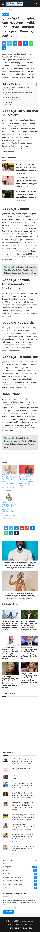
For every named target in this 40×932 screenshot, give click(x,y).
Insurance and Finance (13, 877)
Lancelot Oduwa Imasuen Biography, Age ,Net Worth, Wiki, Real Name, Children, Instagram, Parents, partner (10, 652)
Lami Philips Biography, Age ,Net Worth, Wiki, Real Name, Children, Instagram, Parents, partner (10, 682)
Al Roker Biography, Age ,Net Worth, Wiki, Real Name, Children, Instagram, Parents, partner (23, 761)
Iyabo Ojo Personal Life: (13, 100)
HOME (10, 924)
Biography (12, 10)
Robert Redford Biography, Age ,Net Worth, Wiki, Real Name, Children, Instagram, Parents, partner (29, 652)
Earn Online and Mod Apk (14, 881)
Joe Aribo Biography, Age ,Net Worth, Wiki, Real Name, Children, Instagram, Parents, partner (23, 785)
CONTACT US (18, 924)
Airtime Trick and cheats (13, 884)
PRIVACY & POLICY (15, 928)
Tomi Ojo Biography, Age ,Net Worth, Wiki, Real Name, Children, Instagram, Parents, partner (26, 479)
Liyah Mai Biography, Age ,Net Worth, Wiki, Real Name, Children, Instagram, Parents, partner (23, 795)
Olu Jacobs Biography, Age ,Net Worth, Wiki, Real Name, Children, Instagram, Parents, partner (23, 827)
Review (7, 888)
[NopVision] (14, 4)
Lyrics (7, 870)
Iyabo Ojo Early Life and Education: (17, 87)
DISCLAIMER (27, 928)
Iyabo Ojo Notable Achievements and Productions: (18, 94)
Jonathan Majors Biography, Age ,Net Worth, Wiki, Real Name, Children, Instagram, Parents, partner (29, 626)
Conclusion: (9, 102)
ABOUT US (28, 924)
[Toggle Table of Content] (33, 84)
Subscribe (8, 912)
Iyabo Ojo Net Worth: (12, 97)
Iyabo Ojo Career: (11, 90)
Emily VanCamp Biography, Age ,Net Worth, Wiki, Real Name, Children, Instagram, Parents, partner (29, 679)
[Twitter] (11, 528)
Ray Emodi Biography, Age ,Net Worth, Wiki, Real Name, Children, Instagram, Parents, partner (23, 817)
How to (7, 874)
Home (5, 10)
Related (10, 105)
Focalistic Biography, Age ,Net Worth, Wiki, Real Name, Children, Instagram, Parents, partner (10, 625)
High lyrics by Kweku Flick (21, 769)
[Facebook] (6, 528)
